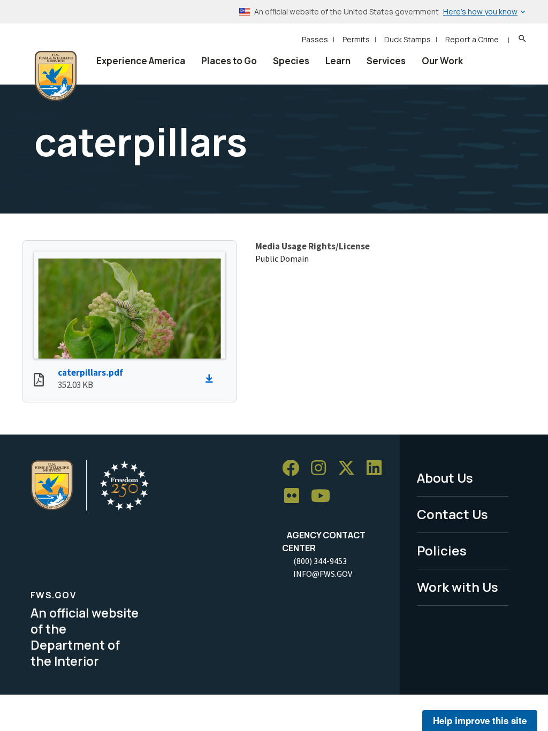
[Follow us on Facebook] (294, 468)
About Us (445, 477)
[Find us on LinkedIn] (378, 468)
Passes (315, 39)
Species (291, 61)
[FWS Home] (55, 76)
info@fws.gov (322, 573)
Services (386, 61)
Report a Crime (472, 39)
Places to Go (229, 61)
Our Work (442, 61)
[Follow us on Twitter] (350, 468)
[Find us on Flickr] (295, 496)
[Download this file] (212, 379)
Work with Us (457, 587)
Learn (338, 61)
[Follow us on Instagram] (322, 468)
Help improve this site (480, 720)
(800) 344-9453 (320, 560)
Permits (356, 39)
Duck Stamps (407, 39)
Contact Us (452, 514)
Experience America (140, 61)
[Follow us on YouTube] (324, 496)
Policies (442, 550)
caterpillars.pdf (90, 372)
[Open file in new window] (39, 381)
